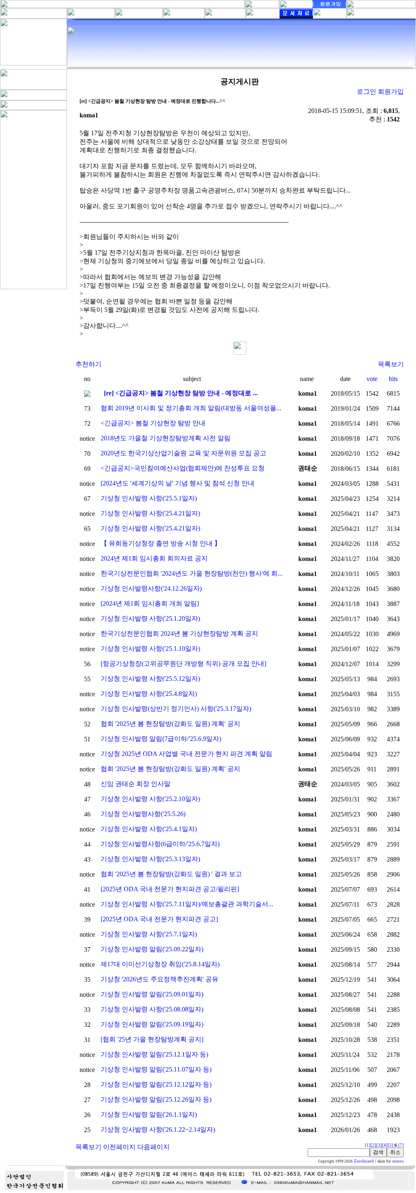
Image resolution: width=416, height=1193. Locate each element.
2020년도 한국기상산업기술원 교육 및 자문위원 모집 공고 (183, 453)
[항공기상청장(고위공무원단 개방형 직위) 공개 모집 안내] (183, 663)
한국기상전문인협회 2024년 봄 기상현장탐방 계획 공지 (179, 633)
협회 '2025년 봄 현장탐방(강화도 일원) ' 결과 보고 (171, 873)
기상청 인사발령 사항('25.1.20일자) (150, 618)
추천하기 (88, 364)
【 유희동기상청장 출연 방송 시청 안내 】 (161, 543)
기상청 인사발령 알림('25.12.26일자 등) (156, 1099)
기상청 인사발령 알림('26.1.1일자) (149, 1114)
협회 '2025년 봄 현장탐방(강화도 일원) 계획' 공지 (170, 723)
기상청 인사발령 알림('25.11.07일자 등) (156, 1069)
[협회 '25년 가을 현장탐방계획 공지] (152, 1039)
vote (371, 378)
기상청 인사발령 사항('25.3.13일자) (150, 858)
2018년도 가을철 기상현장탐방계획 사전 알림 (166, 438)
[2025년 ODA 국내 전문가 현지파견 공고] (159, 919)
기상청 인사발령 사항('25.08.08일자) (152, 1009)
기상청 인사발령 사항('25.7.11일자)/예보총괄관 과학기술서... (187, 904)
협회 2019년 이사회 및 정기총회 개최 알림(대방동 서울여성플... (191, 408)
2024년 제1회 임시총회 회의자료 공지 (154, 558)
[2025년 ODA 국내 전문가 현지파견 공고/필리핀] (170, 889)
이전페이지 (119, 1146)
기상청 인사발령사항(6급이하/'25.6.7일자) (160, 843)
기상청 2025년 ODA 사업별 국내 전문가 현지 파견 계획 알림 (186, 753)
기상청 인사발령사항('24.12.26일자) (151, 588)
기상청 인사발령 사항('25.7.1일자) (149, 934)
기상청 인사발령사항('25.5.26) (143, 813)
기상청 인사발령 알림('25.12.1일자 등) (154, 1054)
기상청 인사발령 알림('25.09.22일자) (152, 949)
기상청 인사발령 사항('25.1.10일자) (150, 648)
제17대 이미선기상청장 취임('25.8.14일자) (160, 964)
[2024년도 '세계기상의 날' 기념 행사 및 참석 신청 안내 (177, 483)
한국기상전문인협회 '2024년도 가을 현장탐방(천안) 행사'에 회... (191, 573)
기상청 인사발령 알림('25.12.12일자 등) (156, 1084)
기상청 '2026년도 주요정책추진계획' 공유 (159, 979)
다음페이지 (153, 1146)
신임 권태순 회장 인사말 (135, 783)
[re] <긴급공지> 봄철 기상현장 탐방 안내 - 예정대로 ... (181, 393)
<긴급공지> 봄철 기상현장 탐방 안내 (153, 423)
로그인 (366, 91)
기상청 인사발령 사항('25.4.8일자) (149, 693)
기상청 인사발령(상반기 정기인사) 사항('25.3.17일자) (176, 708)
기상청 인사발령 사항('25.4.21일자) (150, 513)
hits (393, 378)
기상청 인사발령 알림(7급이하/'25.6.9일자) (161, 738)
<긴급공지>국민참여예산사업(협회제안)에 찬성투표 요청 (183, 468)
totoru (398, 1161)
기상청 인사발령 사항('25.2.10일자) (150, 798)
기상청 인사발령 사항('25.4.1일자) (149, 828)
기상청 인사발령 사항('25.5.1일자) (149, 498)
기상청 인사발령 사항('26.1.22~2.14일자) (158, 1129)
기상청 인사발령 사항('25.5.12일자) (150, 678)
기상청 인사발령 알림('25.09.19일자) (152, 1024)
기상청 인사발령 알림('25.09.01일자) (152, 994)
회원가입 (391, 91)
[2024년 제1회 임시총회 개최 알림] (150, 603)
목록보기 (391, 364)
